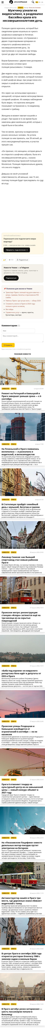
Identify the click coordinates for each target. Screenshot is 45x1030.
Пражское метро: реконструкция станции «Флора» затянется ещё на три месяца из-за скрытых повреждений (21, 616)
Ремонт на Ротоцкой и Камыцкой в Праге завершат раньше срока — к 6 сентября (21, 396)
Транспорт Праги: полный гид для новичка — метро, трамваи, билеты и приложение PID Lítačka (23, 295)
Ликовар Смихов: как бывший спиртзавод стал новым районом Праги (20, 560)
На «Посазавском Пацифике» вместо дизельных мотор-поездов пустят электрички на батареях (22, 845)
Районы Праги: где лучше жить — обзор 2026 (23, 301)
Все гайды (9, 309)
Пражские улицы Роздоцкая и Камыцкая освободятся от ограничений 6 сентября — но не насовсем (19, 730)
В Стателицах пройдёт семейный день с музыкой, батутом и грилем (21, 505)
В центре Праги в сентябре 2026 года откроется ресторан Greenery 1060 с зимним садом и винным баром (21, 956)
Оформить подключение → (17, 250)
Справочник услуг (12, 312)
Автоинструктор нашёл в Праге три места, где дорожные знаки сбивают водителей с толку (22, 901)
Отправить (8, 345)
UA (42, 2)
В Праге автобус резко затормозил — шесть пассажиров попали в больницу (22, 1012)
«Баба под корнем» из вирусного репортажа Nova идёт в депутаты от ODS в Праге (21, 673)
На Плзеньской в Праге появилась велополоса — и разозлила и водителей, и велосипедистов (20, 452)
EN (39, 2)
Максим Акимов (34, 8)
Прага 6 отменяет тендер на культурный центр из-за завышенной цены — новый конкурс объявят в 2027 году (22, 788)
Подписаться (11, 278)
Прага (20, 8)
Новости (5, 389)
